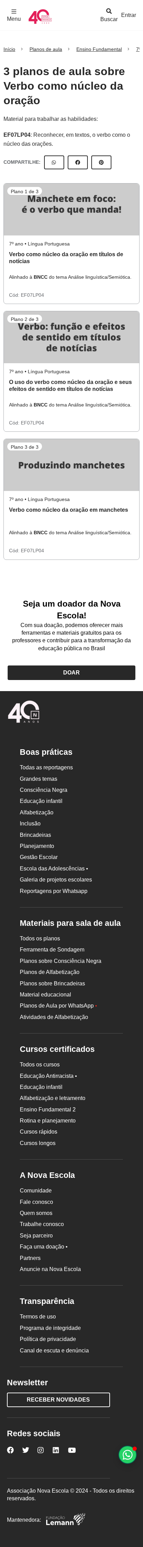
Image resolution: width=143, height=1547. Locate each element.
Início (9, 49)
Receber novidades (58, 1400)
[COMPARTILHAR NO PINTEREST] (101, 162)
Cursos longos (38, 1143)
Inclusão (30, 823)
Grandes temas (38, 779)
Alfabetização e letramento (52, 1098)
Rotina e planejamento (48, 1121)
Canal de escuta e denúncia (54, 1350)
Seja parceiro (36, 1236)
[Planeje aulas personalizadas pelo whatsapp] (127, 1455)
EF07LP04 (17, 135)
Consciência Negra (43, 790)
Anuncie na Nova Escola (50, 1269)
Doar (71, 673)
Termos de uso (38, 1317)
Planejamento (37, 846)
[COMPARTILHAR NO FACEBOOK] (78, 162)
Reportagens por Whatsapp (53, 891)
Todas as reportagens (46, 767)
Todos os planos (40, 938)
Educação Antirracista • (48, 1076)
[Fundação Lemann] (65, 1520)
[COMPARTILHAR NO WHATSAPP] (54, 162)
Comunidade (36, 1190)
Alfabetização (36, 812)
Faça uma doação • (44, 1247)
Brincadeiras (35, 835)
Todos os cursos (40, 1064)
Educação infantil (41, 801)
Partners (30, 1258)
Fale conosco (36, 1202)
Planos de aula (46, 49)
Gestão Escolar (39, 857)
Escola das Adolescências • (54, 868)
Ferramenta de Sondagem (52, 950)
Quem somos (36, 1213)
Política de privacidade (48, 1339)
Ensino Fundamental (99, 49)
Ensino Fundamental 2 (48, 1109)
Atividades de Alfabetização (54, 1017)
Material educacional (45, 995)
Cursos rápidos (38, 1132)
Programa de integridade (50, 1328)
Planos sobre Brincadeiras (52, 983)
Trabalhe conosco (42, 1224)
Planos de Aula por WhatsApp (58, 1006)
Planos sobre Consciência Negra (60, 961)
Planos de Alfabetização (49, 972)
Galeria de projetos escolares (56, 880)
